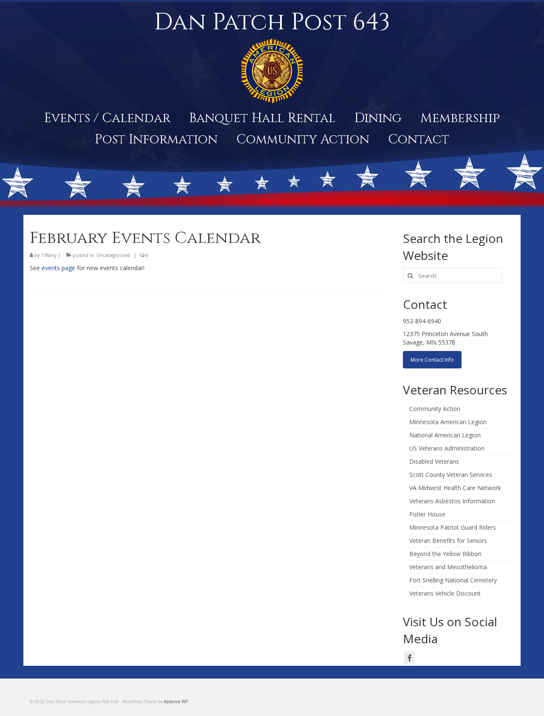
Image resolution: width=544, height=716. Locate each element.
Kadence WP (176, 702)
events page (58, 268)
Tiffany (49, 255)
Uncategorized (113, 255)
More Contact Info (432, 359)
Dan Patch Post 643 (272, 22)
